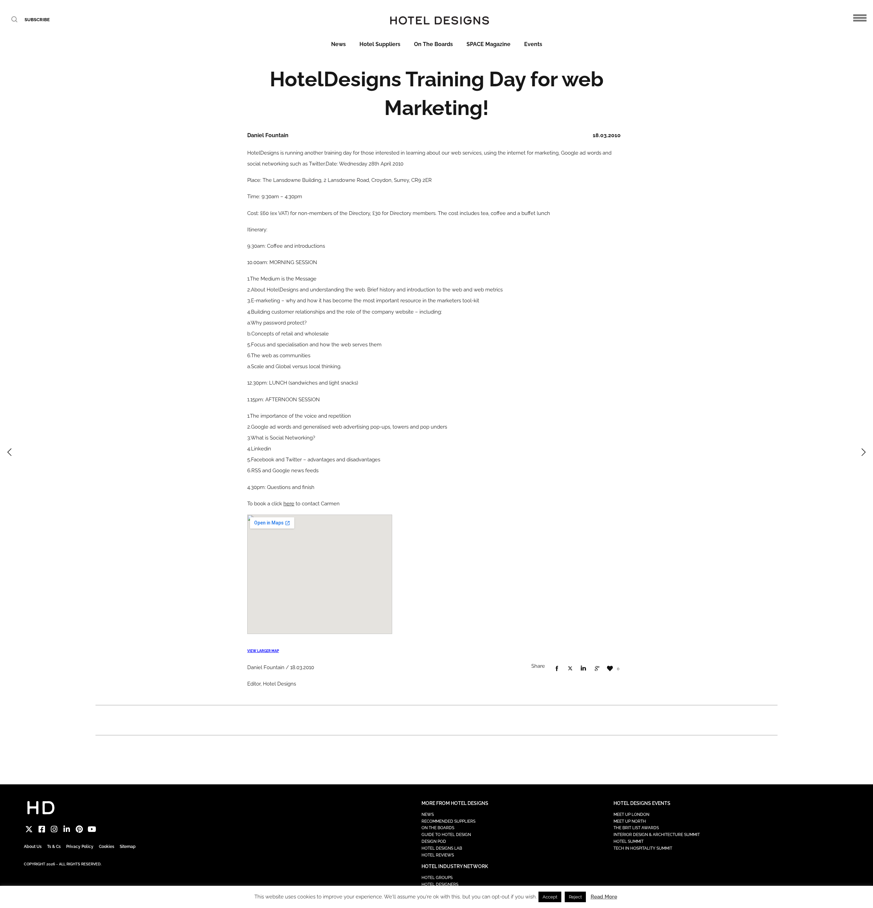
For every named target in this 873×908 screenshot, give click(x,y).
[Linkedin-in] (66, 829)
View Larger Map (263, 651)
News (338, 44)
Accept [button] (550, 896)
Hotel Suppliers (379, 44)
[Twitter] (29, 829)
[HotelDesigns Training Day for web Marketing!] (557, 669)
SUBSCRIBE (37, 19)
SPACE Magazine (489, 44)
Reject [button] (575, 896)
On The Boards (433, 44)
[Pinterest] (79, 829)
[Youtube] (92, 829)
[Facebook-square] (41, 829)
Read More (604, 897)
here (288, 504)
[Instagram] (54, 829)
